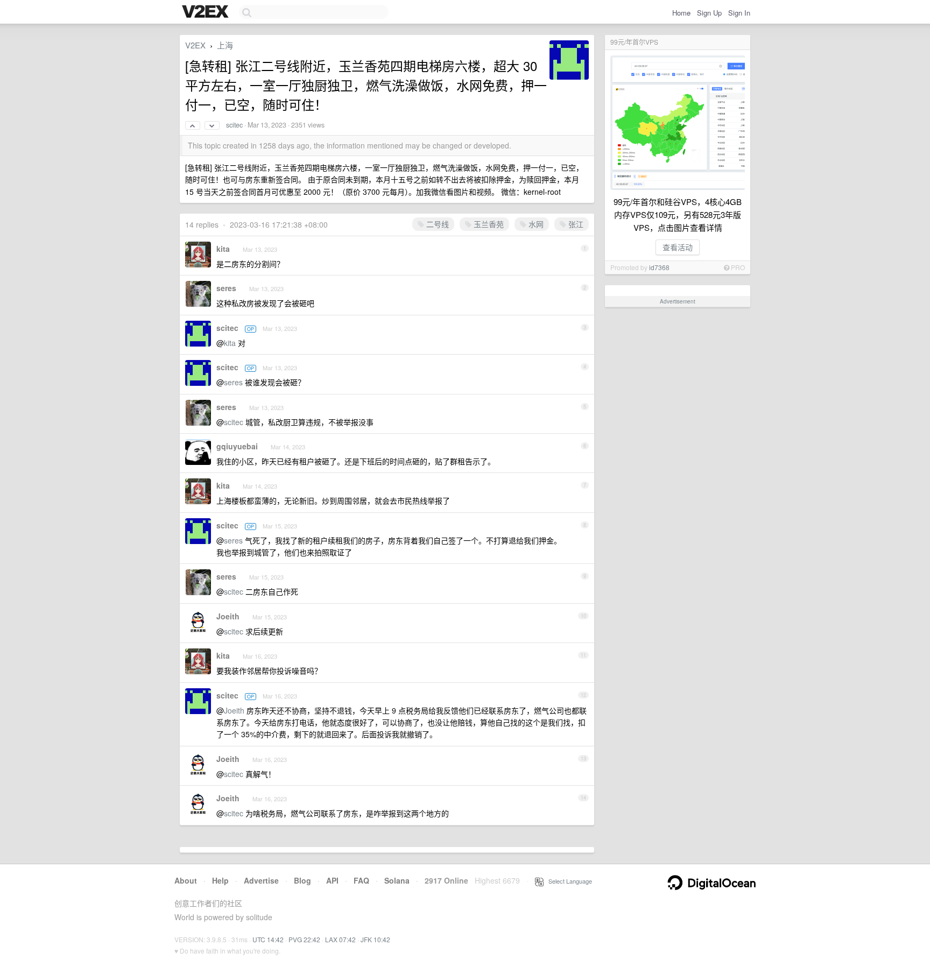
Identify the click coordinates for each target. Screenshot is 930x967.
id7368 (659, 267)
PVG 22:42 (304, 939)
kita (223, 248)
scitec (234, 125)
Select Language (568, 881)
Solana (397, 880)
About (185, 880)
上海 (225, 45)
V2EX (195, 45)
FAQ (361, 880)
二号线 (436, 223)
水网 (535, 223)
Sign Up (709, 13)
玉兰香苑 (487, 223)
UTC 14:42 (268, 939)
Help (220, 880)
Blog (302, 880)
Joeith (227, 616)
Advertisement (677, 301)
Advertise (261, 880)
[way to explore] (207, 12)
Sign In (739, 13)
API (332, 880)
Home (681, 13)
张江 (574, 223)
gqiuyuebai (237, 446)
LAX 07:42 (340, 939)
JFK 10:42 (375, 939)
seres (226, 288)
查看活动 (678, 247)
